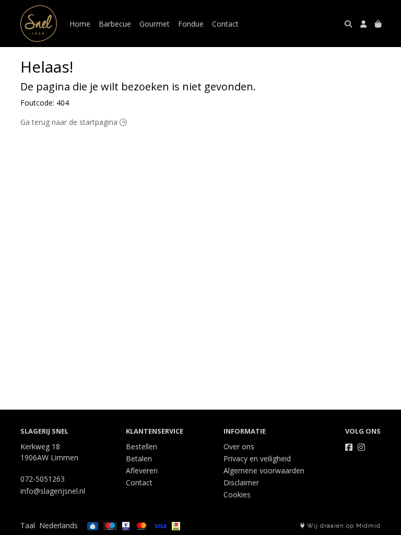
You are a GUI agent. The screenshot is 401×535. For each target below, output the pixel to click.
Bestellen (141, 446)
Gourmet (154, 24)
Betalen (139, 458)
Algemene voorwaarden (263, 470)
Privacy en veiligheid (257, 458)
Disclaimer (241, 482)
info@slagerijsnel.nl (52, 491)
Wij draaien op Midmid (343, 525)
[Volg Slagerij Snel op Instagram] (361, 447)
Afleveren (142, 470)
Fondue (191, 24)
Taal (27, 525)
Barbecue (115, 24)
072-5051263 (42, 479)
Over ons (238, 446)
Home (79, 24)
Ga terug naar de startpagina (70, 122)
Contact (225, 24)
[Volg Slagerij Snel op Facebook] (348, 447)
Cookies (237, 494)
